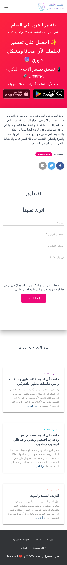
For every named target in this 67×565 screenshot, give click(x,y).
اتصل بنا (23, 548)
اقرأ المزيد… (32, 405)
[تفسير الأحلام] (49, 6)
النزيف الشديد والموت (44, 495)
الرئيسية (50, 539)
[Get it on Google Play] (48, 94)
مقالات (38, 539)
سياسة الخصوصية (21, 539)
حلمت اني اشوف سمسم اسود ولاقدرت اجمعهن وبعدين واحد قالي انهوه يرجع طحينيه (36, 439)
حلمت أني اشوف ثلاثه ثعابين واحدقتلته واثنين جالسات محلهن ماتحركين (34, 381)
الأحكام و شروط (40, 548)
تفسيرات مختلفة (44, 154)
